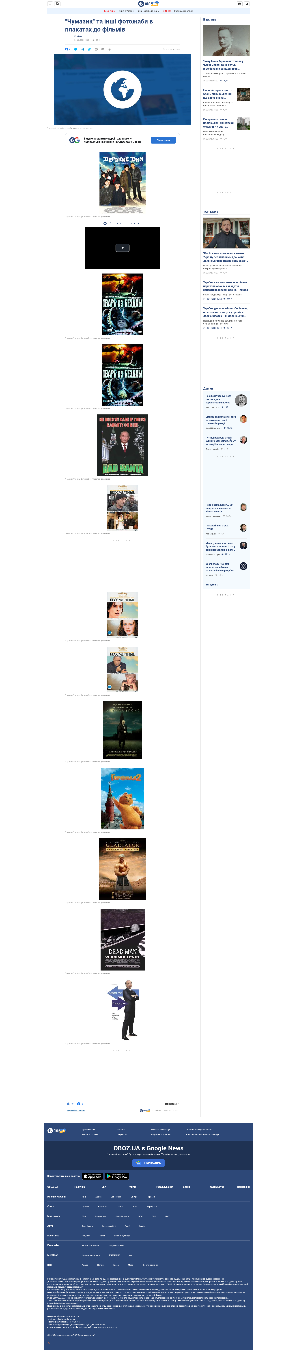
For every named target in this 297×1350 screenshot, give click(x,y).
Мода (130, 1265)
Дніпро (134, 1197)
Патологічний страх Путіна (217, 527)
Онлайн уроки (122, 1216)
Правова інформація (160, 1129)
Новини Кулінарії (122, 1236)
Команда (121, 1129)
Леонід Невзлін (212, 449)
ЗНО (154, 1216)
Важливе (209, 19)
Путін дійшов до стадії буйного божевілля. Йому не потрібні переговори (221, 441)
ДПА (140, 1216)
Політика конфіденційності (198, 1129)
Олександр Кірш (213, 555)
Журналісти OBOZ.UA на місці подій (203, 1134)
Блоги (186, 1186)
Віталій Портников (214, 428)
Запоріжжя (116, 1197)
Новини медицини (91, 1255)
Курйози (78, 36)
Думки (208, 388)
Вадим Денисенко (213, 516)
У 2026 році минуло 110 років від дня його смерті (224, 75)
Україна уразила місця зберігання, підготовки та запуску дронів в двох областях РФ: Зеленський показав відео (225, 312)
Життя (132, 1186)
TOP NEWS (210, 212)
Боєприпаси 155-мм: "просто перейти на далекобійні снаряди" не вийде (220, 567)
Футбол (85, 1206)
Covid (131, 1255)
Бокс (135, 1206)
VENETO (167, 11)
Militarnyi (209, 575)
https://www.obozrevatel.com (149, 1279)
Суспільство (217, 1186)
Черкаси (151, 1197)
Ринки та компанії (90, 1245)
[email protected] (83, 1327)
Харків (98, 1197)
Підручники (100, 1216)
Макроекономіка (116, 1245)
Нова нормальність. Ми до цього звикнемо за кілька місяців (219, 508)
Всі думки (211, 584)
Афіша (85, 1265)
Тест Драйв (87, 1226)
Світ (104, 1186)
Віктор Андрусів (213, 407)
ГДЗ (84, 1216)
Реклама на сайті (90, 1134)
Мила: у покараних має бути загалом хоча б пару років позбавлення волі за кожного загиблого (221, 547)
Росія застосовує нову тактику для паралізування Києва (218, 399)
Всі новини (243, 1186)
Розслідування (164, 1186)
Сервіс (142, 1226)
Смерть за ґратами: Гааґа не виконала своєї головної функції (221, 420)
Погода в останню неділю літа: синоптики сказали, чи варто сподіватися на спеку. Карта (218, 123)
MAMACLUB (114, 1255)
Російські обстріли (183, 11)
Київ (84, 1197)
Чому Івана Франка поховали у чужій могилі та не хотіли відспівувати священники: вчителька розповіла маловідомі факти (224, 65)
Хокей (120, 1206)
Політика (79, 1186)
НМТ (167, 1216)
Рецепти (86, 1236)
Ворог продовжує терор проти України (222, 294)
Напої (102, 1236)
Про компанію (88, 1129)
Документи (122, 1134)
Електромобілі (109, 1226)
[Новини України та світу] (145, 1111)
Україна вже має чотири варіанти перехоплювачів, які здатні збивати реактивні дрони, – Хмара (225, 286)
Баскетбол (103, 1206)
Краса (116, 1265)
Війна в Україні (126, 11)
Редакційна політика (76, 1110)
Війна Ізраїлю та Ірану (148, 11)
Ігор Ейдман (211, 534)
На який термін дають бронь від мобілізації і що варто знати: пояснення (217, 94)
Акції (127, 1226)
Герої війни (109, 11)
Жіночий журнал (150, 1265)
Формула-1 (152, 1206)
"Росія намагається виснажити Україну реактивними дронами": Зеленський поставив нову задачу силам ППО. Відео (225, 257)
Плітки (100, 1265)
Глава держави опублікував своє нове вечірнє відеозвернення (222, 267)
